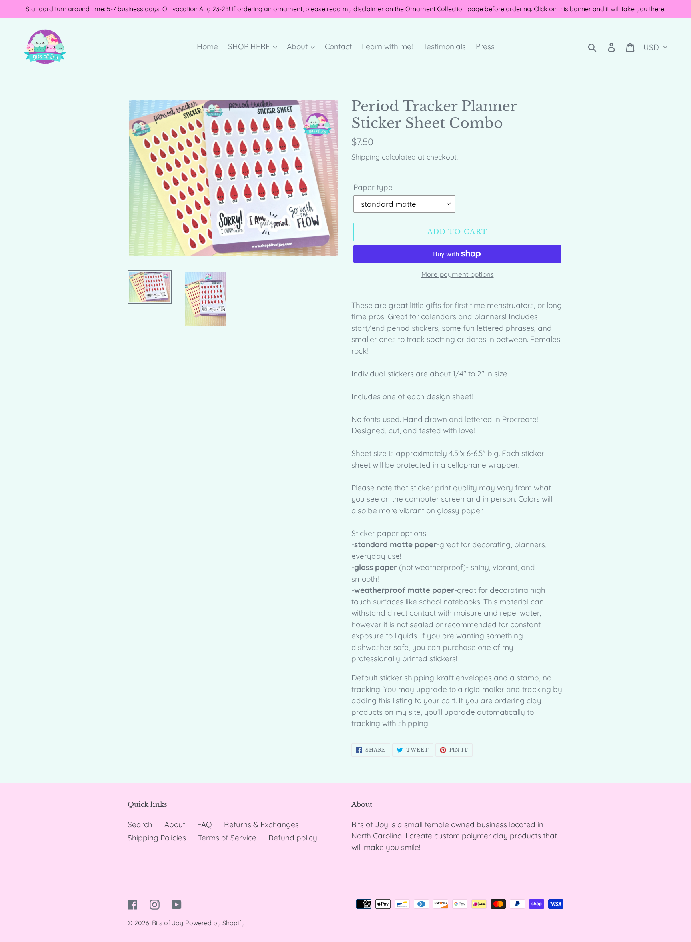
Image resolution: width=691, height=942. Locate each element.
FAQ (204, 824)
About (174, 824)
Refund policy (292, 837)
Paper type (373, 187)
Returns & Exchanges (261, 824)
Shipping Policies (157, 837)
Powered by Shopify (215, 923)
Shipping (365, 157)
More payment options (457, 274)
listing (403, 700)
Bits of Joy (167, 923)
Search (140, 824)
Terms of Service (227, 837)
